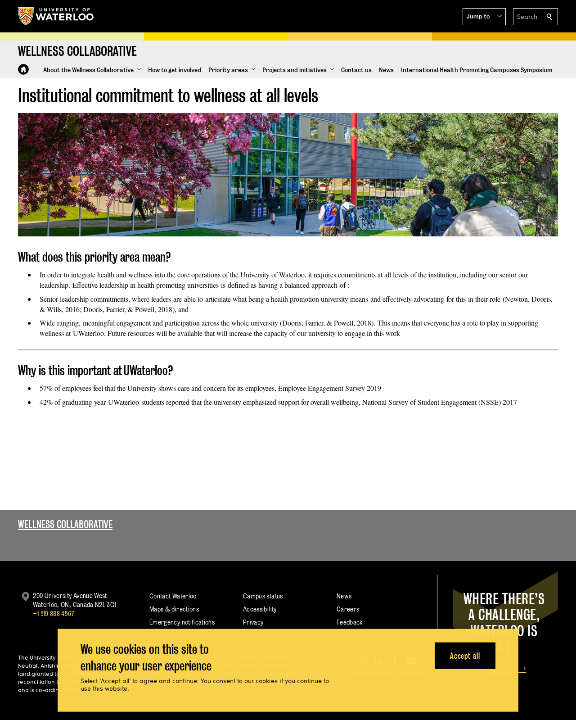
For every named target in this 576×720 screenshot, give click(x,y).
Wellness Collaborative (65, 524)
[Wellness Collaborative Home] (23, 69)
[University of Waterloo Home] (56, 16)
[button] (484, 17)
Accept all (465, 655)
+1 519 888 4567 (53, 613)
